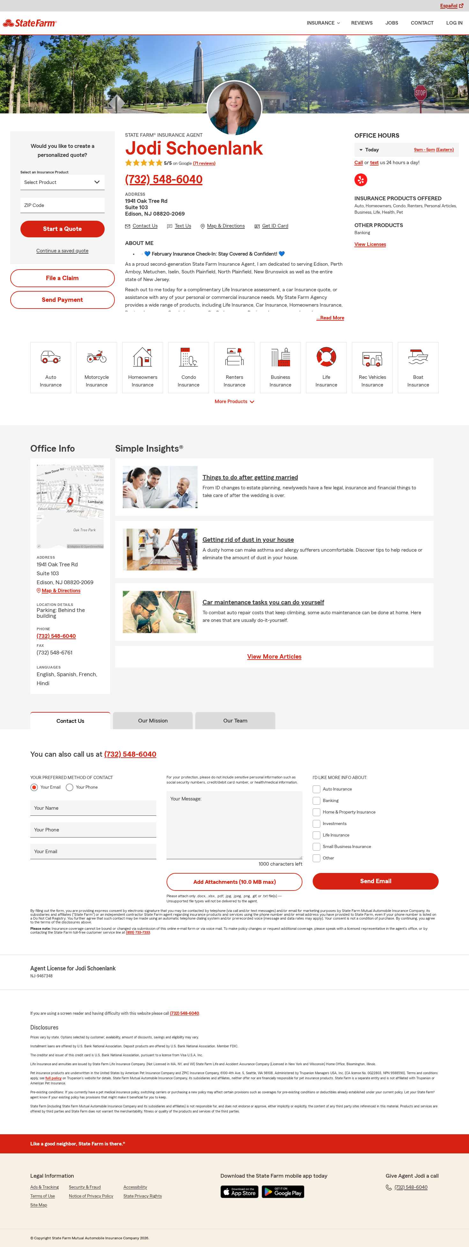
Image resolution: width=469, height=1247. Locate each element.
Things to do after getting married (250, 477)
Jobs (391, 23)
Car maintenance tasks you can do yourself (263, 602)
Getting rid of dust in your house (248, 540)
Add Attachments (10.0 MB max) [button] (234, 882)
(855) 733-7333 (138, 932)
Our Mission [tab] (153, 720)
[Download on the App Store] (239, 1191)
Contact (422, 23)
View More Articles (274, 657)
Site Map (38, 1205)
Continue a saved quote (62, 250)
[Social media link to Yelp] (360, 179)
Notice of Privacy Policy (91, 1196)
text (374, 162)
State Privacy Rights (142, 1196)
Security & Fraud (85, 1187)
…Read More (330, 317)
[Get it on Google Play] (283, 1191)
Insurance (321, 23)
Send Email (375, 881)
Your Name (46, 808)
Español (449, 5)
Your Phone (87, 787)
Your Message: (186, 798)
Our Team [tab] (235, 720)
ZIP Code (34, 205)
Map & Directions (61, 590)
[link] (30, 23)
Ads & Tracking (44, 1187)
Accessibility (135, 1187)
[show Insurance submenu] (337, 23)
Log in (454, 23)
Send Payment (62, 300)
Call (358, 162)
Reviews (362, 23)
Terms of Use (42, 1196)
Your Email (51, 787)
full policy (53, 1078)
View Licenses (370, 244)
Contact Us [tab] (70, 721)
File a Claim (62, 278)
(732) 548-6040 (164, 180)
